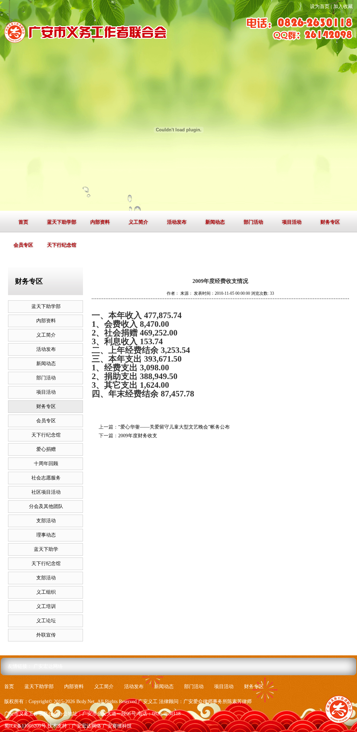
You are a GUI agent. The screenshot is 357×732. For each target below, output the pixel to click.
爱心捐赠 (46, 449)
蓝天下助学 (46, 549)
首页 (23, 222)
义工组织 (46, 592)
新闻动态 (215, 222)
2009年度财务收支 (137, 435)
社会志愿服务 (46, 477)
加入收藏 (343, 6)
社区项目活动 (46, 492)
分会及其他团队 (46, 506)
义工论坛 (46, 620)
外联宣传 (46, 635)
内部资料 (100, 222)
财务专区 (330, 222)
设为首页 (319, 6)
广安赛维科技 (117, 726)
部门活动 (253, 222)
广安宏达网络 (48, 666)
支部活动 (46, 520)
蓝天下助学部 (61, 222)
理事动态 (46, 535)
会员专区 (23, 245)
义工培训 (46, 606)
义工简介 (138, 222)
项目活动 (292, 222)
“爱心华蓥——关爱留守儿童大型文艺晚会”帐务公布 (174, 427)
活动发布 (177, 222)
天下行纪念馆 (61, 245)
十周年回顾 (46, 463)
